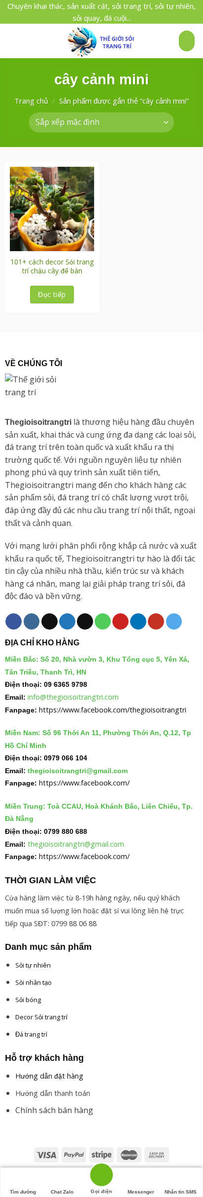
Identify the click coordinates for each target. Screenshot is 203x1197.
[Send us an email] (85, 621)
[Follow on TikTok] (49, 621)
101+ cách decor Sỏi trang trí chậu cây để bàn (52, 266)
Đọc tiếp (52, 294)
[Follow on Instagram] (32, 621)
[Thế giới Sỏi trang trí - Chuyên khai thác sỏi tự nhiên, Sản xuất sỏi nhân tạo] (101, 41)
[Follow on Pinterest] (120, 621)
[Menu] (13, 41)
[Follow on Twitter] (67, 621)
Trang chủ (31, 101)
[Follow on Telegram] (174, 621)
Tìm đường (23, 1192)
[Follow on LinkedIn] (138, 621)
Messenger (141, 1192)
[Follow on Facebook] (13, 621)
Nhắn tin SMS (181, 1192)
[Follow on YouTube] (156, 621)
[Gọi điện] (101, 1176)
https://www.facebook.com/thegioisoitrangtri (112, 709)
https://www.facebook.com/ (84, 782)
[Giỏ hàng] (187, 41)
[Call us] (103, 621)
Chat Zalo (62, 1192)
